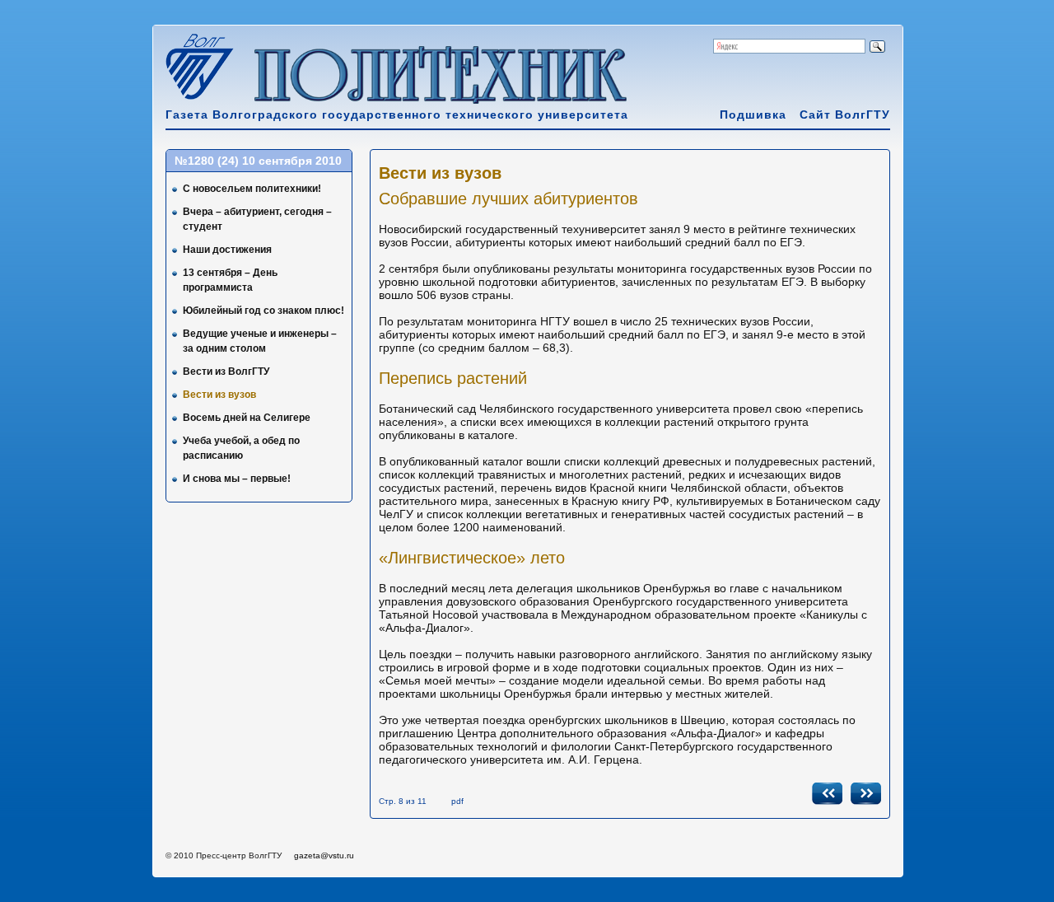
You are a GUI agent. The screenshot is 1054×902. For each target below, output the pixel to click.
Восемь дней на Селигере (246, 417)
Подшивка (753, 114)
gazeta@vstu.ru (324, 855)
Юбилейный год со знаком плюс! (263, 310)
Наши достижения (227, 249)
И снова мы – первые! (237, 478)
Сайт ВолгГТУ (845, 114)
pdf (457, 801)
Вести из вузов (219, 394)
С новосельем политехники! (252, 188)
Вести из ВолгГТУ (226, 371)
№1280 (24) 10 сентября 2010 (258, 160)
